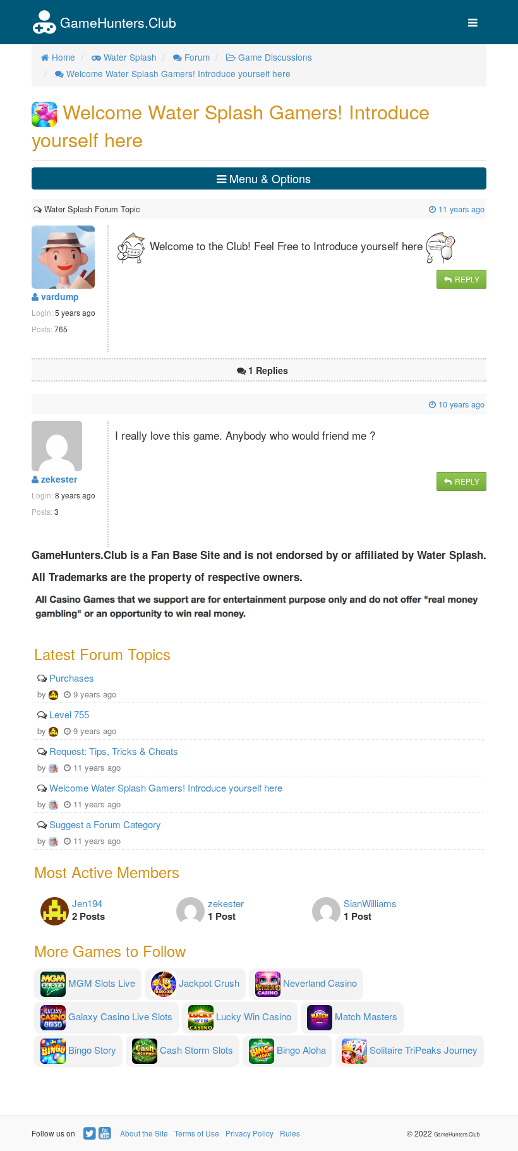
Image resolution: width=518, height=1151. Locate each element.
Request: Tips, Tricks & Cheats (113, 750)
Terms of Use (196, 1133)
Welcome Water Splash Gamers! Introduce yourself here (165, 787)
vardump (59, 296)
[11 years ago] (141, 208)
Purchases (71, 677)
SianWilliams (370, 903)
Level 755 (69, 714)
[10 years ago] (34, 404)
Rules (290, 1133)
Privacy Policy (250, 1133)
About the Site (144, 1133)
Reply (466, 279)
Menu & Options (268, 178)
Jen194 (87, 903)
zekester (58, 479)
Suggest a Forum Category (105, 824)
